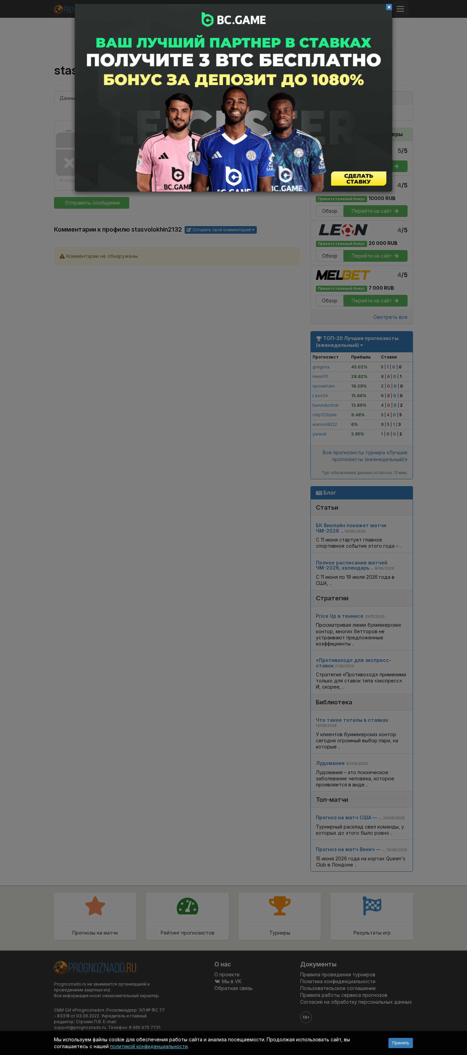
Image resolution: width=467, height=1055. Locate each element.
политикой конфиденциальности (149, 1046)
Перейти (233, 98)
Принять (400, 1042)
